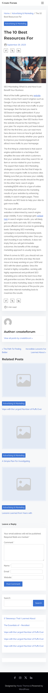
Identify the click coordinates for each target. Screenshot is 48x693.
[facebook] (6, 50)
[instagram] (20, 678)
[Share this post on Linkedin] (19, 50)
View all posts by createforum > (18, 338)
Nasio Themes (23, 686)
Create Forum (9, 2)
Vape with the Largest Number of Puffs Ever (22, 409)
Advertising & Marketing (22, 13)
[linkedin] (31, 678)
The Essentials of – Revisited (16, 625)
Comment (9, 542)
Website (7, 577)
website (36, 95)
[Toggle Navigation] (42, 3)
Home (7, 13)
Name (7, 566)
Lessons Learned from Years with (17, 513)
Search (7, 598)
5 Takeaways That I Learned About (19, 618)
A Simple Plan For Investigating (16, 461)
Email (7, 571)
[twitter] (12, 50)
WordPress (24, 689)
